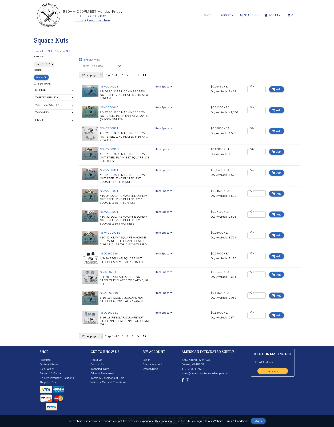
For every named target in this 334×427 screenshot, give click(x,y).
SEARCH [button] (250, 15)
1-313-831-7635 (92, 16)
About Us (96, 359)
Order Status (150, 368)
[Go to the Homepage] (49, 27)
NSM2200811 (109, 170)
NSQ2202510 (109, 253)
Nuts (50, 51)
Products (39, 51)
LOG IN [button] (273, 15)
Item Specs (162, 86)
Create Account (152, 364)
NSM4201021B (110, 232)
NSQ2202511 (109, 272)
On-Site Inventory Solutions (56, 378)
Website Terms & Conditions (108, 382)
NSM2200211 (109, 86)
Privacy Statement (102, 373)
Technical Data (99, 368)
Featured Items (48, 364)
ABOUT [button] (226, 15)
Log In (146, 359)
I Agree (258, 421)
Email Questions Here (92, 20)
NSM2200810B (110, 149)
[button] (54, 90)
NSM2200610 (109, 107)
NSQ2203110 (109, 292)
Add (278, 89)
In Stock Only (44, 83)
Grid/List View (91, 59)
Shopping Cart (48, 382)
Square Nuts (64, 51)
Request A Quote (50, 373)
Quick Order (46, 368)
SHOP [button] (208, 15)
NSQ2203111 (109, 312)
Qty (252, 86)
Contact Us (97, 364)
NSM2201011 (109, 191)
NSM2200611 (109, 128)
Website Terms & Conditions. (231, 421)
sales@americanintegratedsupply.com (205, 373)
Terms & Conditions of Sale (107, 378)
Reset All (41, 77)
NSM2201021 (109, 211)
